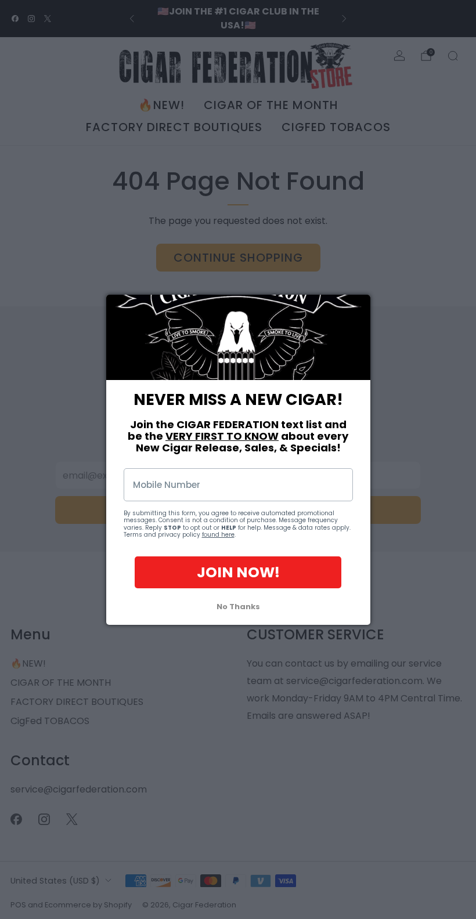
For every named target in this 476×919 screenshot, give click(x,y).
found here (218, 534)
